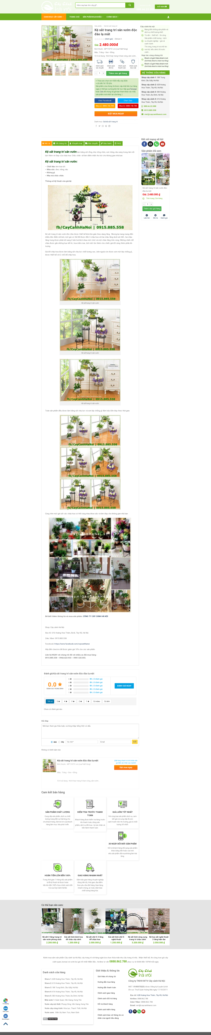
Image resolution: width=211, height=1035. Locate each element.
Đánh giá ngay (124, 686)
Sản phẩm (98, 26)
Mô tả (47, 143)
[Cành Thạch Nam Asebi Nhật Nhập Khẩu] (148, 161)
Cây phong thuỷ (92, 10)
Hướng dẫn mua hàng (106, 982)
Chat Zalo (6, 1011)
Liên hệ (147, 218)
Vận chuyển (93, 143)
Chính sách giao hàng (106, 993)
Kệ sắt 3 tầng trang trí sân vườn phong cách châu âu (52, 939)
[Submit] (130, 5)
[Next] (88, 43)
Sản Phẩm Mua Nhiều (92, 17)
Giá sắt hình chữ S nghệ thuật (116, 938)
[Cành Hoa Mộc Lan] (163, 161)
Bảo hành (107, 143)
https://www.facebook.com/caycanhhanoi (72, 644)
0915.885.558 (150, 110)
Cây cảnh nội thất (107, 10)
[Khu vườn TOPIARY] (148, 177)
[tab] (46, 143)
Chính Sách (111, 17)
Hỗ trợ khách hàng (105, 1004)
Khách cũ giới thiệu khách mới (156, 59)
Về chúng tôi (61, 143)
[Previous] (45, 43)
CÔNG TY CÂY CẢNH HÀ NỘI (95, 616)
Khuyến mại (77, 143)
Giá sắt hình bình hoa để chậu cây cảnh (73, 938)
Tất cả (50, 701)
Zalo (101, 92)
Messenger (5, 1019)
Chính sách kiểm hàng (106, 1009)
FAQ (119, 143)
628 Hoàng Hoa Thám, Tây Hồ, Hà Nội (152, 995)
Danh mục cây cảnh (53, 17)
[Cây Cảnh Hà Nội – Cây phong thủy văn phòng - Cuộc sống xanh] (56, 7)
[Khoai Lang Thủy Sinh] (163, 177)
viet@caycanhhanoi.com (155, 114)
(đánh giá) (109, 39)
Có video (96, 701)
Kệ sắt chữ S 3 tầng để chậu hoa (94, 938)
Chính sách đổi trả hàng (107, 998)
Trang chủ (74, 17)
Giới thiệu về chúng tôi (107, 976)
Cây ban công (80, 10)
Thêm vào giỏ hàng (118, 73)
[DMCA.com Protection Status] (50, 1019)
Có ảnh (107, 701)
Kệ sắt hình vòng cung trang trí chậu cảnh (137, 938)
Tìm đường (5, 1003)
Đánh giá (164, 218)
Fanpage (133, 89)
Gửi (134, 742)
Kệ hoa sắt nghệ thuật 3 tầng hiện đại (159, 938)
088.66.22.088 (146, 9)
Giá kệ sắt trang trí (110, 26)
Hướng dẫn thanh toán (107, 987)
